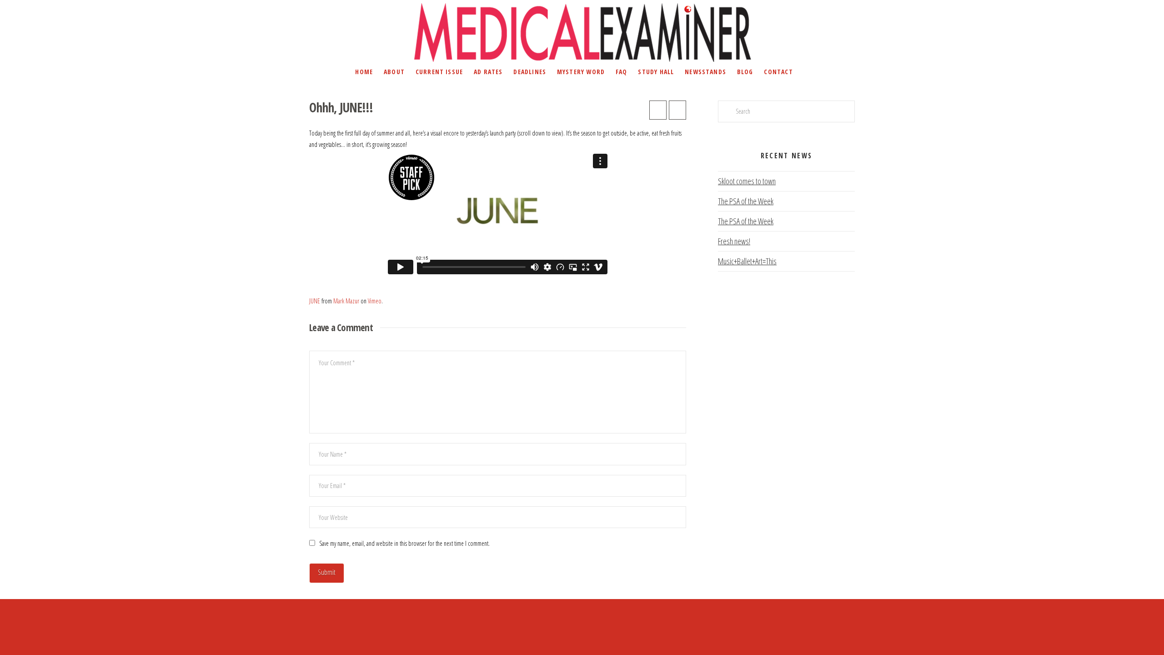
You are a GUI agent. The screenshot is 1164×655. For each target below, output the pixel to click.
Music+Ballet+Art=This (747, 261)
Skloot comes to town (747, 181)
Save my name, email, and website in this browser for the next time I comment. (404, 543)
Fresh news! (734, 241)
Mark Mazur (346, 301)
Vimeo (374, 301)
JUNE (314, 301)
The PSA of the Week (745, 201)
